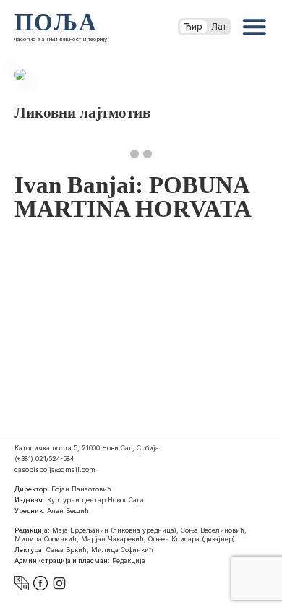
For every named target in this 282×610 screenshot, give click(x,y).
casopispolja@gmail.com (54, 469)
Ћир (193, 26)
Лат (218, 26)
